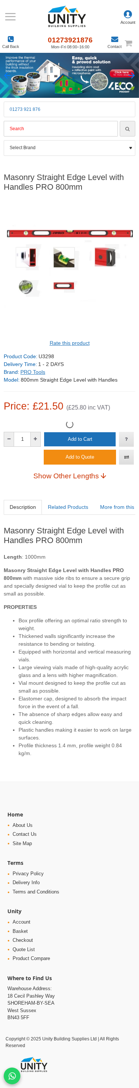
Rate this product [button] (70, 343)
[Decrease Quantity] (9, 439)
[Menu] (10, 16)
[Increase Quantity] (35, 439)
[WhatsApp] (12, 1076)
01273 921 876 (25, 109)
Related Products (68, 507)
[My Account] (128, 16)
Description (23, 507)
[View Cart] (131, 43)
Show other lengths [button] (66, 475)
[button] (7, 75)
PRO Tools (32, 372)
